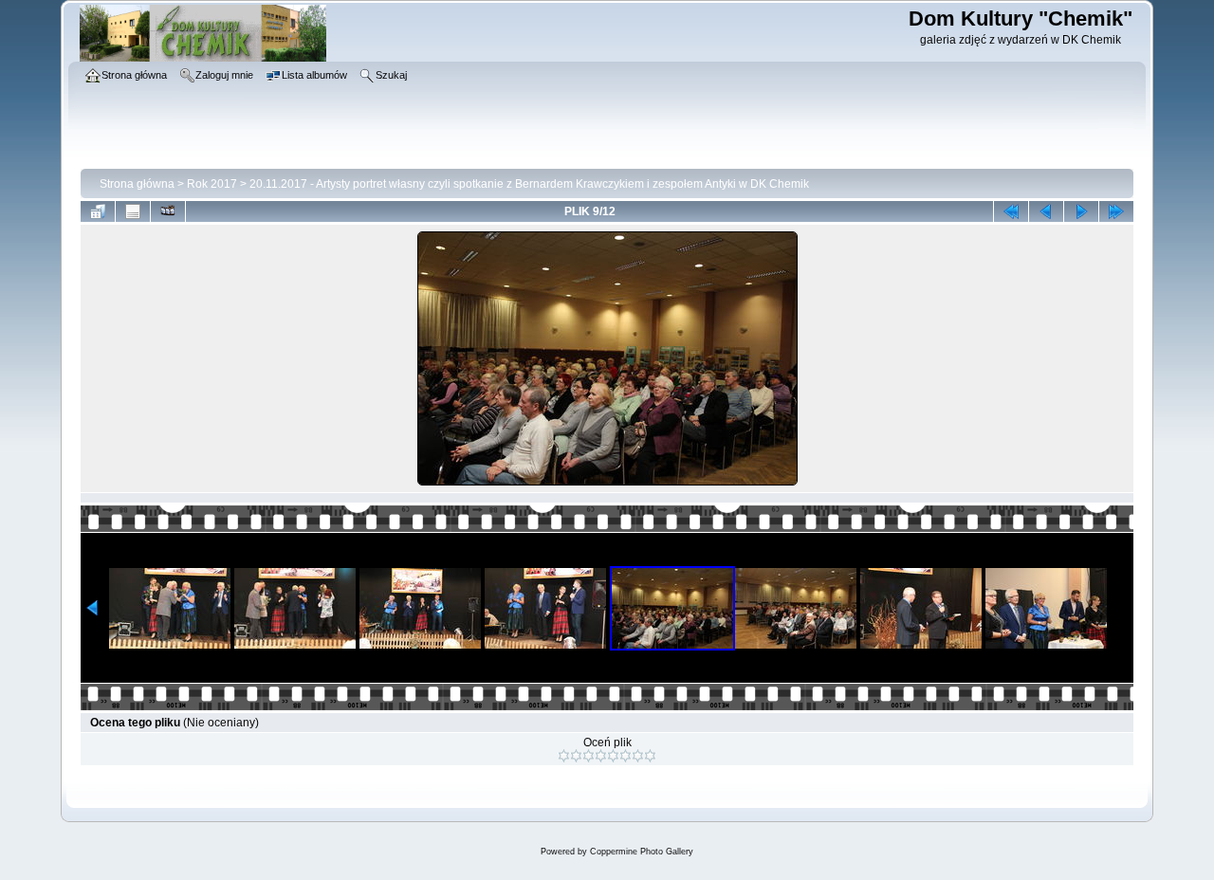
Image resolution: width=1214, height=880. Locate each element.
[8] (650, 755)
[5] (613, 755)
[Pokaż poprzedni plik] (1046, 211)
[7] (638, 755)
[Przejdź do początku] (1011, 211)
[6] (625, 755)
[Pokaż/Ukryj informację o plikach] (133, 211)
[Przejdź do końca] (1116, 211)
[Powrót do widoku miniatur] (98, 211)
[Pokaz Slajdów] (168, 211)
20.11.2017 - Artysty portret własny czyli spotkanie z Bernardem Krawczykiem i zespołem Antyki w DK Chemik (529, 184)
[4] (601, 755)
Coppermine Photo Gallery (641, 851)
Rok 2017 (212, 184)
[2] (576, 755)
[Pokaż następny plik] (1081, 211)
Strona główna (137, 184)
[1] (564, 755)
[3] (588, 755)
